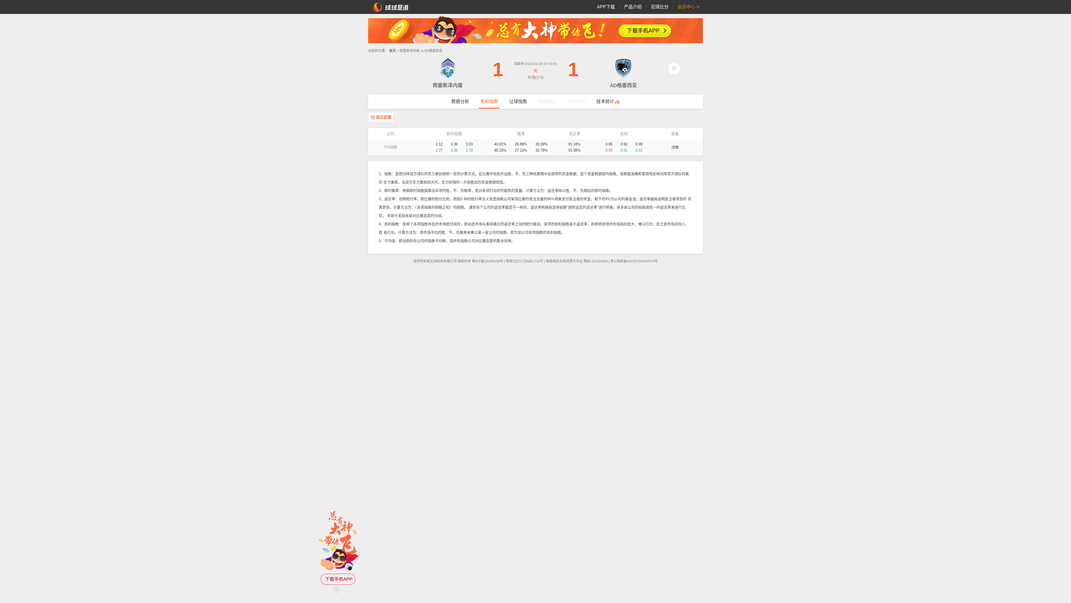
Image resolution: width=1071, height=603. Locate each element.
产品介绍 (633, 6)
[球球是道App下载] (535, 29)
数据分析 (460, 101)
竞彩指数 (489, 101)
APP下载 (606, 6)
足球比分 (660, 6)
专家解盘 (576, 101)
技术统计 (605, 101)
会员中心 (686, 6)
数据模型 (547, 101)
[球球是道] (390, 6)
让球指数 (518, 101)
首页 (392, 51)
